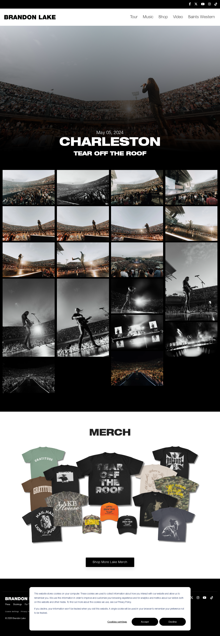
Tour (134, 17)
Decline (173, 621)
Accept (145, 621)
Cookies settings (117, 621)
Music (148, 17)
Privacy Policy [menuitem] (27, 611)
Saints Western (201, 17)
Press (7, 604)
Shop (163, 17)
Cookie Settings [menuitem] (12, 611)
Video (178, 17)
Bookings (17, 604)
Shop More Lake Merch (110, 562)
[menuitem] (188, 4)
